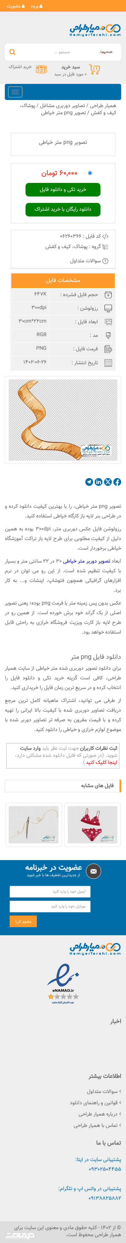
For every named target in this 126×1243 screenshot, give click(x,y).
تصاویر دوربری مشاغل (62, 106)
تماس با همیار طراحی (96, 1126)
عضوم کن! (23, 922)
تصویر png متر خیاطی (63, 113)
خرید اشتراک (20, 67)
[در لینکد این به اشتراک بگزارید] (98, 482)
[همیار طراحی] (95, 30)
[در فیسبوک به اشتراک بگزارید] (117, 482)
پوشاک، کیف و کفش (66, 247)
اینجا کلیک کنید (101, 763)
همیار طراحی (103, 106)
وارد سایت (30, 749)
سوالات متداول (86, 261)
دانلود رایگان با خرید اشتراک (63, 209)
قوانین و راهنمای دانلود (94, 1103)
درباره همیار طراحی (98, 1114)
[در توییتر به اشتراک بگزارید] (108, 482)
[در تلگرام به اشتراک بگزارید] (89, 482)
